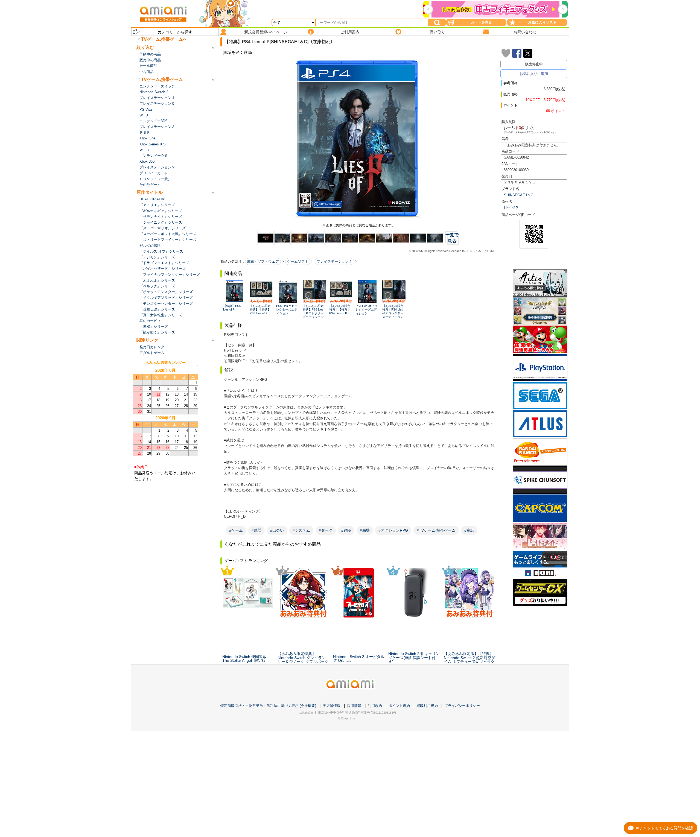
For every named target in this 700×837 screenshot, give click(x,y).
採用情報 (354, 706)
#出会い (277, 530)
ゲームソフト (297, 261)
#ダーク (325, 530)
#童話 (469, 530)
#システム (301, 530)
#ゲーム (236, 530)
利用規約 (375, 706)
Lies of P (511, 208)
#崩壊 (365, 530)
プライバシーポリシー (462, 706)
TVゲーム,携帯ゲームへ (164, 39)
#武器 (256, 530)
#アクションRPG (393, 530)
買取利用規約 (427, 706)
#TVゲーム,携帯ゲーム (436, 530)
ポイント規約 (399, 706)
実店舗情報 (331, 706)
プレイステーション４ (334, 261)
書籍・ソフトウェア (263, 261)
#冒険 (346, 530)
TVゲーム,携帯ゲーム (162, 79)
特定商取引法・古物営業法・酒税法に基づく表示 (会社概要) (268, 706)
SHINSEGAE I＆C (518, 195)
